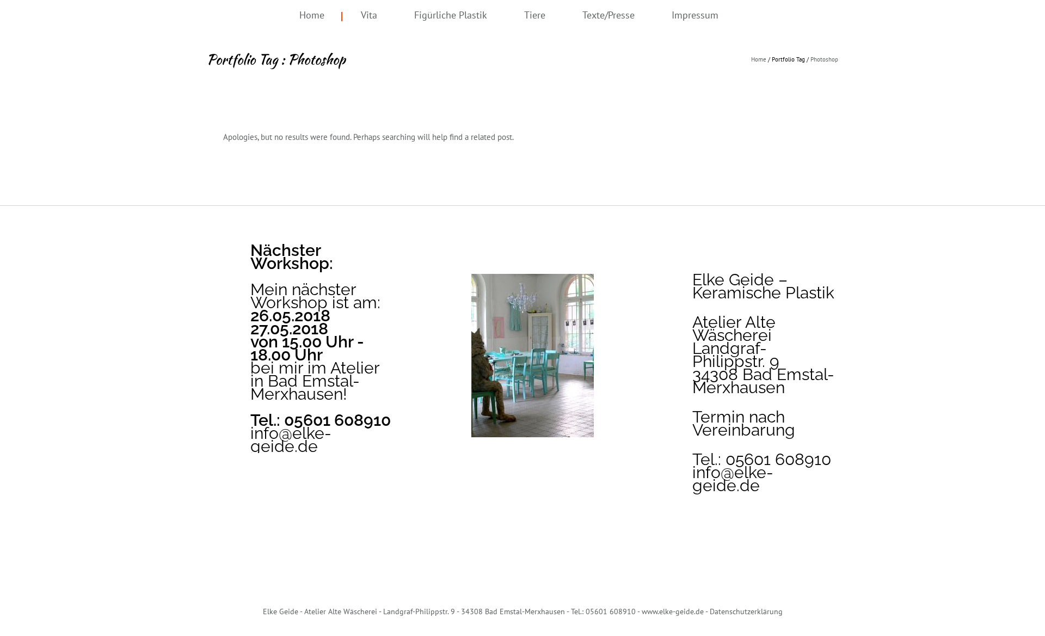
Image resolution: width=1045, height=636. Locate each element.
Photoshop (824, 59)
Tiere (534, 15)
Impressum (695, 15)
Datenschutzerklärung (746, 611)
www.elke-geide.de (673, 611)
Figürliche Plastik (450, 15)
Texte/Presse (608, 15)
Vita (369, 15)
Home (311, 15)
